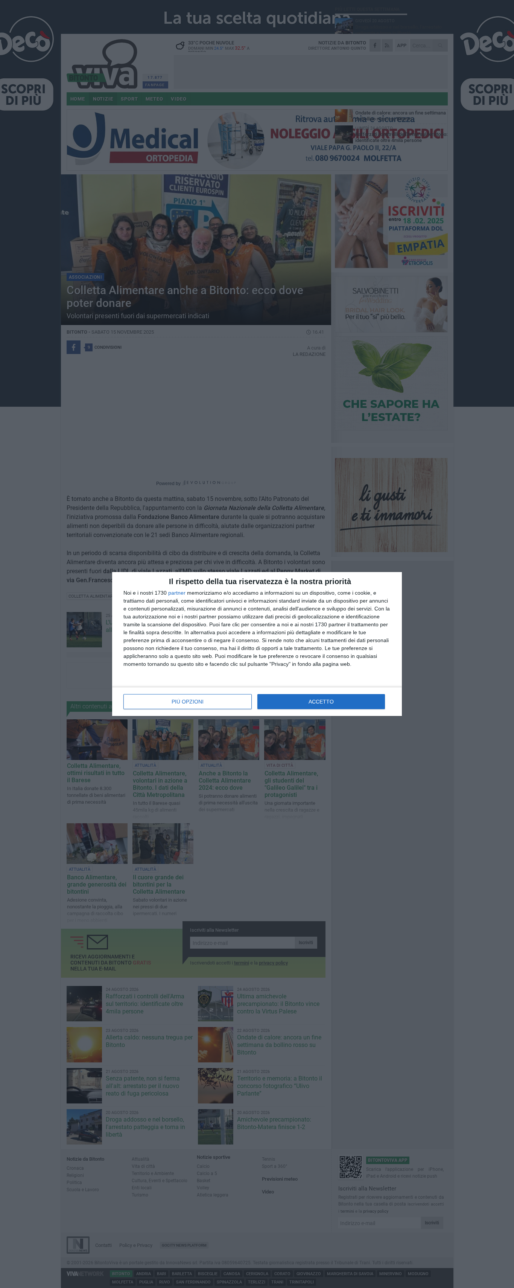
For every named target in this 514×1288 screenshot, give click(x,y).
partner (177, 592)
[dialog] (257, 644)
